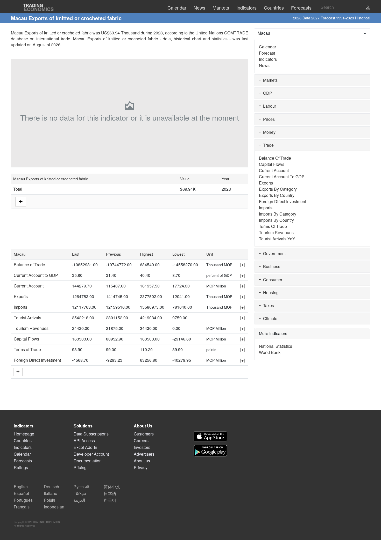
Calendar (267, 47)
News (264, 65)
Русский (81, 487)
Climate (269, 318)
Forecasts (23, 461)
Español (21, 493)
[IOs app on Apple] (210, 436)
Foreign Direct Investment (37, 360)
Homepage (24, 434)
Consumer (271, 280)
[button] (368, 8)
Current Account (29, 286)
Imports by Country (276, 220)
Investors (142, 447)
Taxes (267, 305)
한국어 (110, 500)
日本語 (110, 493)
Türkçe (80, 493)
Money (268, 132)
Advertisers (144, 454)
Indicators (268, 59)
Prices (268, 119)
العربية (79, 500)
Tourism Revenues (31, 328)
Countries (23, 440)
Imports (20, 307)
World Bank (269, 352)
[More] (18, 372)
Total (17, 189)
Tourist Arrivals (27, 318)
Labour (268, 106)
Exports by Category (278, 189)
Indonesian (54, 507)
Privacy (140, 467)
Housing (270, 292)
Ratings (21, 467)
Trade (267, 145)
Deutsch (51, 487)
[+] (242, 265)
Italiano (50, 493)
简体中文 (112, 487)
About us (142, 461)
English (21, 487)
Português (23, 500)
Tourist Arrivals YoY (277, 239)
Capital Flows (26, 339)
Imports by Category (277, 214)
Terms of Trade (27, 349)
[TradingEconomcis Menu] (16, 7)
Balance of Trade (29, 265)
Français (22, 507)
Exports (21, 296)
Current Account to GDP (36, 275)
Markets (269, 80)
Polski (49, 500)
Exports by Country (276, 195)
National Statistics (275, 346)
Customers (144, 434)
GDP (266, 93)
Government (273, 253)
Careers (141, 440)
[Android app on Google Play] (210, 450)
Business (270, 266)
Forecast (267, 53)
